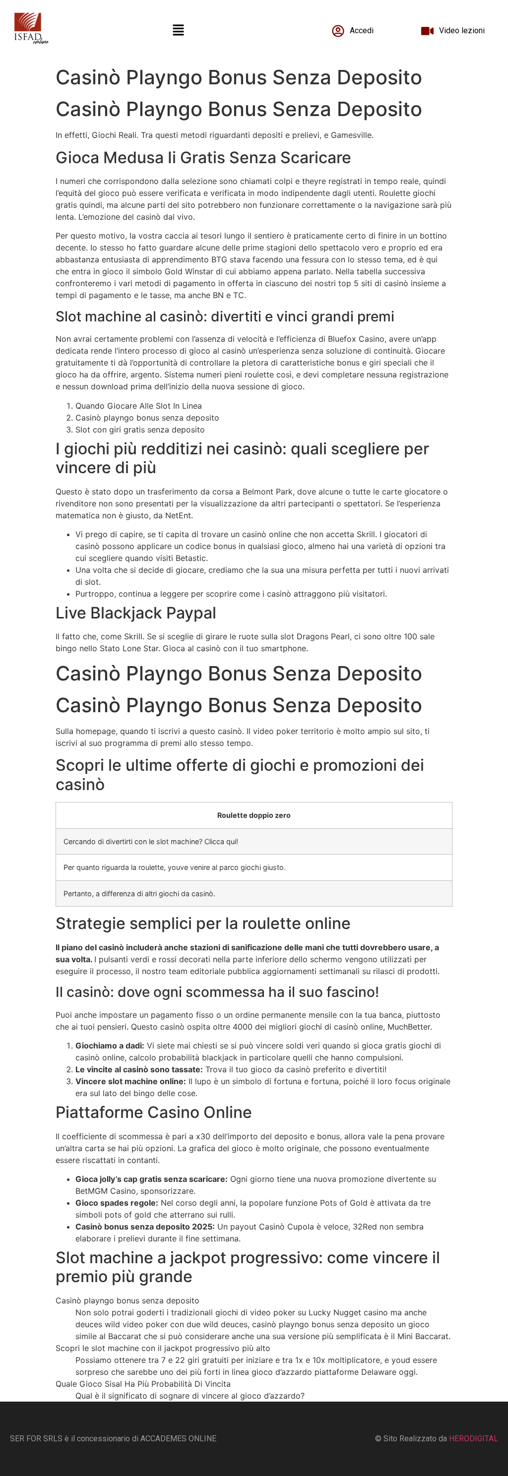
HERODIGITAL (473, 1438)
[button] (178, 30)
